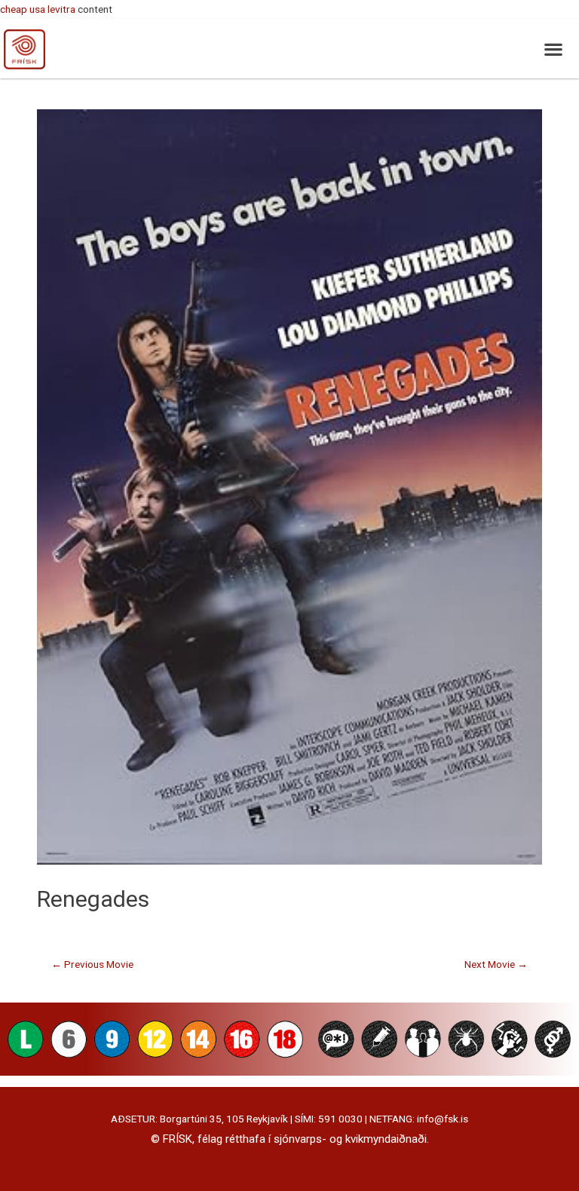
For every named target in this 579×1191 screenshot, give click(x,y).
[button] (553, 48)
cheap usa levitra (37, 9)
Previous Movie (92, 964)
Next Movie (496, 964)
